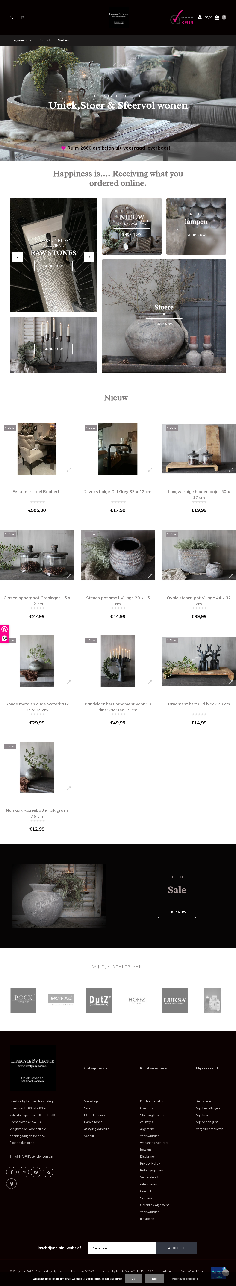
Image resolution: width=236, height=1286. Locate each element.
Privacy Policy (150, 1163)
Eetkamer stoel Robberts (37, 491)
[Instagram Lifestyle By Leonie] (23, 1172)
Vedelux (89, 1136)
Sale (87, 1108)
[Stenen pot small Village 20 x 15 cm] (118, 555)
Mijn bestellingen (208, 1108)
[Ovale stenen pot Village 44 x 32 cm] (199, 555)
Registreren (204, 1101)
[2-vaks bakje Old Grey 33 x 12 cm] (118, 449)
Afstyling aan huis (96, 1129)
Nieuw (116, 397)
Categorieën (18, 40)
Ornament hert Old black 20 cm (199, 704)
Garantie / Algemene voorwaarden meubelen (155, 1212)
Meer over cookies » (185, 1278)
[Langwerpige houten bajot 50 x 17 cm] (199, 449)
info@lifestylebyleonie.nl (36, 1156)
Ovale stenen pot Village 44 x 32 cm (199, 600)
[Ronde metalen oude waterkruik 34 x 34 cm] (37, 661)
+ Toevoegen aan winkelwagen (34, 520)
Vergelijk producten (209, 1129)
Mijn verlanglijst (207, 1122)
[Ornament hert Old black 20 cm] (199, 661)
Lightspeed (60, 1271)
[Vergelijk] (22, 17)
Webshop (91, 1101)
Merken (63, 40)
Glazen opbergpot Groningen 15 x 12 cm (37, 600)
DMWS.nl (91, 1271)
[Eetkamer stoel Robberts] (37, 449)
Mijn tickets (204, 1115)
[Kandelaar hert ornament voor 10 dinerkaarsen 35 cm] (118, 661)
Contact (44, 40)
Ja (133, 1278)
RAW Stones (93, 1122)
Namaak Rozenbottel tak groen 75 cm (37, 813)
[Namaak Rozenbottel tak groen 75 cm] (37, 767)
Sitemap (146, 1198)
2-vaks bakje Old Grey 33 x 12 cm (117, 491)
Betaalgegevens (152, 1170)
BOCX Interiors (94, 1115)
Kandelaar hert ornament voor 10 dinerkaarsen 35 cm (118, 706)
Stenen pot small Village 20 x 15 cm (118, 600)
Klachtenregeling (152, 1101)
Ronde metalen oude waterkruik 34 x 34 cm (37, 706)
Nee (154, 1278)
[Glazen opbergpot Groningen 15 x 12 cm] (37, 555)
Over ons (146, 1108)
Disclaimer (147, 1156)
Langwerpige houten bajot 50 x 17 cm (199, 494)
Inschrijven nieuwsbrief (59, 1247)
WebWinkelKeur (192, 1271)
